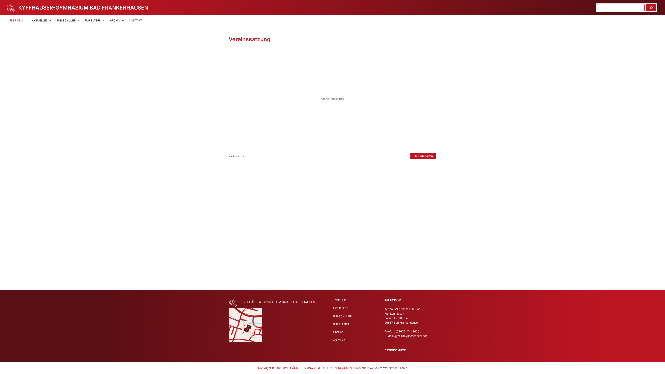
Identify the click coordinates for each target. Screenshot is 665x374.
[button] (24, 20)
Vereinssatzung (237, 156)
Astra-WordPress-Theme (391, 368)
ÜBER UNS (16, 20)
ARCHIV (115, 20)
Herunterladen (423, 156)
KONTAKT (135, 20)
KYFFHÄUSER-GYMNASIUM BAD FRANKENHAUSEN (83, 8)
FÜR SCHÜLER (66, 20)
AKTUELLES (40, 20)
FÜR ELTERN (93, 20)
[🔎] (651, 7)
